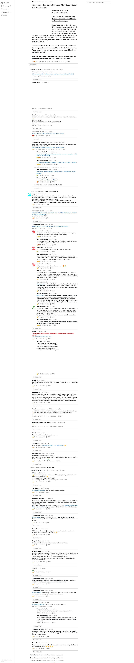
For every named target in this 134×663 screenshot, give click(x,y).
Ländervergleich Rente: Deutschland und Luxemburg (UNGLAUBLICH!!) (53, 74)
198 (49, 149)
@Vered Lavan (36, 517)
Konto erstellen (6, 12)
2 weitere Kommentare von (48, 185)
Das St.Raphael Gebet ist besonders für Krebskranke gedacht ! (50, 226)
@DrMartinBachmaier (38, 490)
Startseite (6, 3)
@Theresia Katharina (38, 604)
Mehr (68, 61)
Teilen (39, 149)
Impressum (6, 660)
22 (36, 61)
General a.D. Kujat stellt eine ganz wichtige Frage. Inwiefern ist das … (57, 162)
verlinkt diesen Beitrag (42, 69)
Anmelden (5, 9)
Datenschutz (3, 661)
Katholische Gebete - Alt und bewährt (53, 445)
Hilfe (2, 660)
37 (44, 461)
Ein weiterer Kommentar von (42, 467)
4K (49, 61)
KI (63, 61)
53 (45, 61)
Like (35, 76)
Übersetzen (56, 61)
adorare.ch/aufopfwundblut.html (41, 336)
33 (46, 426)
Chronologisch (6, 6)
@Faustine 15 (40, 284)
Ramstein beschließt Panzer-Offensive (48, 180)
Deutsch (4, 15)
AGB (10, 660)
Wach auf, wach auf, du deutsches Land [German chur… (48, 134)
